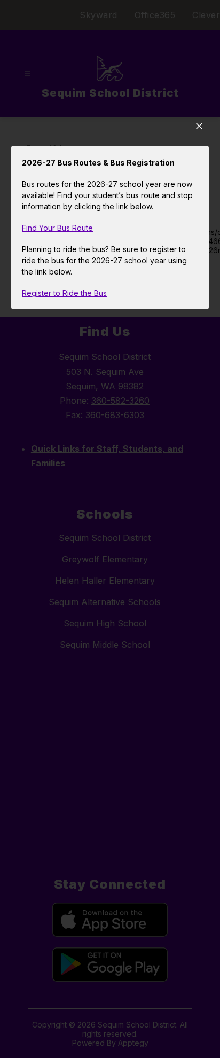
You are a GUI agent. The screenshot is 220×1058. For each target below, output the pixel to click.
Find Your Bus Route (57, 227)
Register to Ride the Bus (64, 292)
